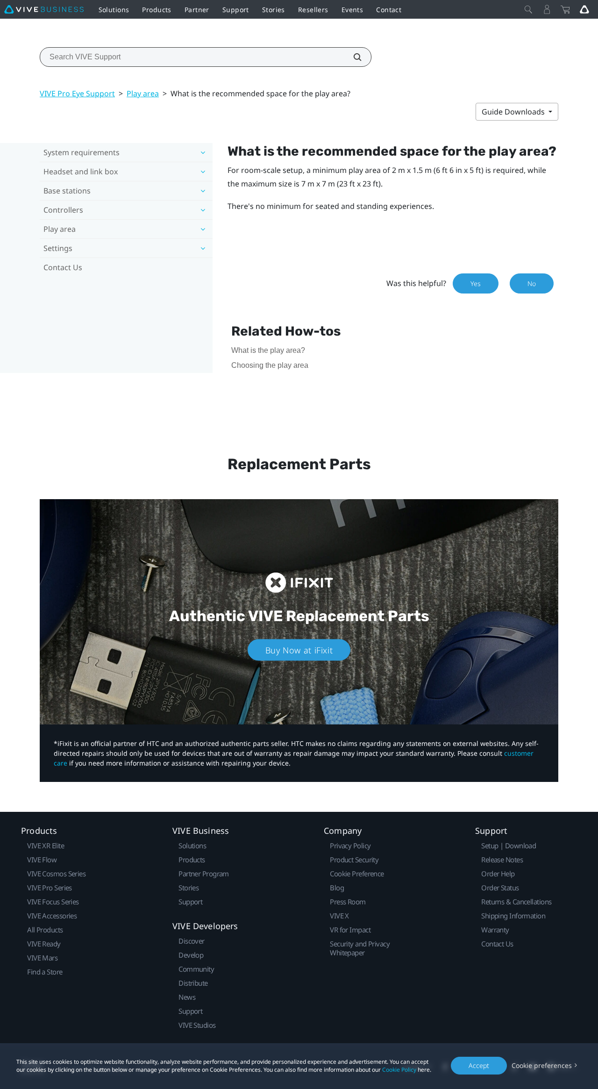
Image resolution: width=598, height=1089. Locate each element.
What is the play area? (268, 350)
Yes (475, 283)
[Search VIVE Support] (352, 57)
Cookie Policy (399, 1070)
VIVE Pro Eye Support (77, 93)
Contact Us (62, 267)
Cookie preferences (542, 1065)
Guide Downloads (514, 112)
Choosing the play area (269, 365)
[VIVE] (44, 9)
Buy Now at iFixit (299, 649)
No (531, 283)
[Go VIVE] (584, 9)
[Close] (528, 9)
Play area (143, 93)
